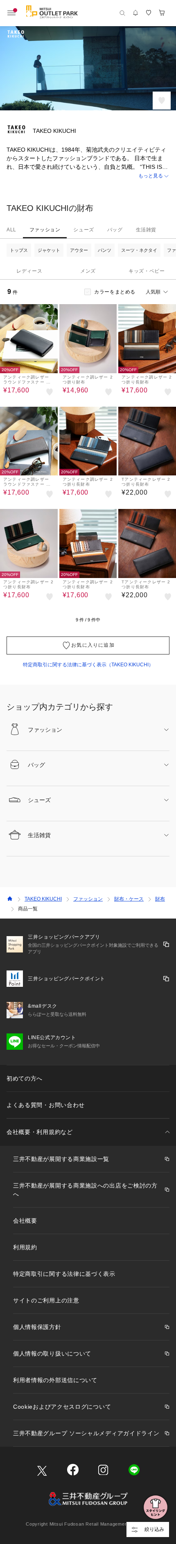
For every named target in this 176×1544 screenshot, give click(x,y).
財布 (160, 899)
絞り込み (154, 1529)
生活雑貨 (146, 230)
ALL (11, 230)
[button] (88, 176)
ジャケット (49, 250)
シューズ (83, 230)
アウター (79, 250)
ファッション (45, 230)
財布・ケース (129, 899)
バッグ (115, 230)
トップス (19, 250)
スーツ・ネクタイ (139, 250)
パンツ (104, 250)
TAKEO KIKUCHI (43, 899)
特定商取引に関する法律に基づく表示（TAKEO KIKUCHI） (88, 665)
